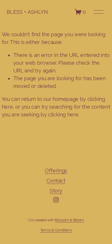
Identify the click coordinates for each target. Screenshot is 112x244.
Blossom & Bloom (69, 220)
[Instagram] (56, 200)
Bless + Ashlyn (27, 12)
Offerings (56, 171)
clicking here (63, 115)
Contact (56, 181)
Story (56, 191)
